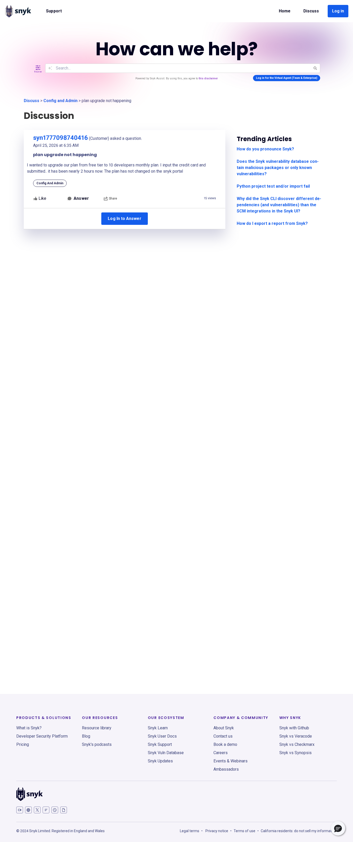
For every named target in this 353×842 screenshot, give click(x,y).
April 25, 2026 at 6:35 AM (56, 145)
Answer (81, 198)
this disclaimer (208, 78)
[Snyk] (18, 11)
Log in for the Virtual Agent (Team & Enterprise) (286, 78)
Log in (338, 11)
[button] (338, 828)
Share (113, 198)
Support (54, 11)
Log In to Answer (124, 218)
